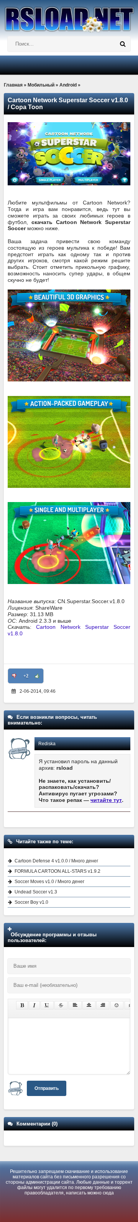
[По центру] (88, 1005)
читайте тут (106, 800)
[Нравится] (37, 676)
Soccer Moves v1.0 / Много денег (49, 881)
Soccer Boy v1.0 (31, 902)
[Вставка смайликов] (116, 1005)
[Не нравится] (14, 676)
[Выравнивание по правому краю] (102, 1005)
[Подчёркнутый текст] (47, 1005)
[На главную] (69, 16)
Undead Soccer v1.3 (36, 892)
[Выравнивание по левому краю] (75, 1005)
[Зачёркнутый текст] (60, 1005)
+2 (25, 676)
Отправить (46, 1088)
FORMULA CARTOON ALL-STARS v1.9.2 (57, 871)
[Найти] (122, 44)
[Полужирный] (22, 1005)
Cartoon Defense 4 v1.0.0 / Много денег (56, 861)
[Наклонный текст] (34, 1005)
